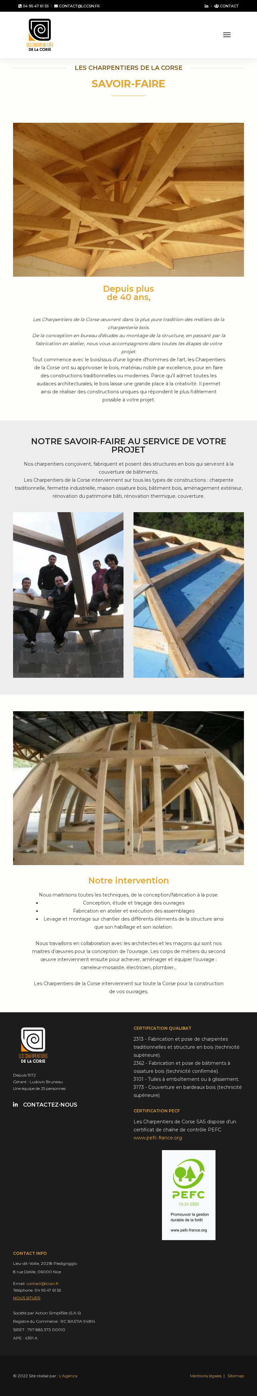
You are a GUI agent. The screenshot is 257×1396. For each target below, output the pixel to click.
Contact (229, 6)
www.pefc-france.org (158, 1138)
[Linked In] (205, 5)
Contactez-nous (50, 1105)
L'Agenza (68, 1375)
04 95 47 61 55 (35, 6)
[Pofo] (39, 34)
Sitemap (236, 1375)
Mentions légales (206, 1375)
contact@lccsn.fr (79, 6)
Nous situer (26, 1297)
